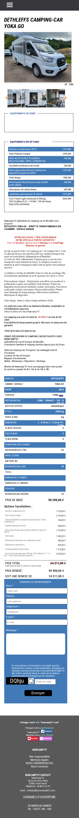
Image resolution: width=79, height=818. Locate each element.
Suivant (6, 97)
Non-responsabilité (39, 756)
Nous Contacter (39, 766)
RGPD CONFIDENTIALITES (39, 763)
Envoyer (38, 693)
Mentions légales (39, 760)
